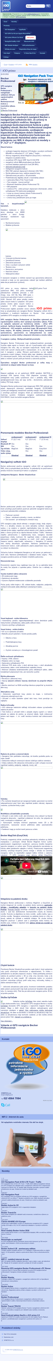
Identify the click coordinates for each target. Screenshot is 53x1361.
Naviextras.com (8, 1337)
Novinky (14, 21)
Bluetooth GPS (29, 41)
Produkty (7, 25)
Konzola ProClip (14, 909)
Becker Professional (10, 1297)
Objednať (15, 455)
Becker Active (7, 1286)
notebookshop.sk (33, 14)
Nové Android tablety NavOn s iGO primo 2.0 (20, 1315)
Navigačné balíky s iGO (12, 41)
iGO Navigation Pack (10, 1195)
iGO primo (30, 37)
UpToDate (28, 1001)
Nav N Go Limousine (10, 1334)
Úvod (5, 21)
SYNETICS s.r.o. (9, 1340)
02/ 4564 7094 (12, 1098)
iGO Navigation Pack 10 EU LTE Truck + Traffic (21, 1182)
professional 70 (45, 437)
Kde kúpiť (7, 53)
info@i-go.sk (9, 1095)
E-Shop (6, 57)
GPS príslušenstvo (28, 45)
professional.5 (16, 437)
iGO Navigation (10, 29)
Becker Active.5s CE (10, 1205)
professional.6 (31, 437)
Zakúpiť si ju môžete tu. (23, 1017)
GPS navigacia (21, 17)
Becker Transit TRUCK (11, 1306)
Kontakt (42, 53)
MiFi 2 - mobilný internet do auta (15, 1259)
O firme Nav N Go (30, 53)
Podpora (17, 53)
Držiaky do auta (10, 49)
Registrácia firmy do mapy (27, 49)
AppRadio (22, 29)
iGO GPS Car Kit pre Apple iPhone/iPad (17, 33)
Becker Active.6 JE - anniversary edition (18, 1249)
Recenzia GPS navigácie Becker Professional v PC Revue (26, 1268)
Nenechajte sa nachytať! (11, 1240)
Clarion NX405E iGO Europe (13, 1222)
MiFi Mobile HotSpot (11, 45)
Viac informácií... (7, 1021)
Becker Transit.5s (8, 1213)
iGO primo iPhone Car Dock (14, 37)
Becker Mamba (7, 1277)
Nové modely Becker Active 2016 (15, 1231)
